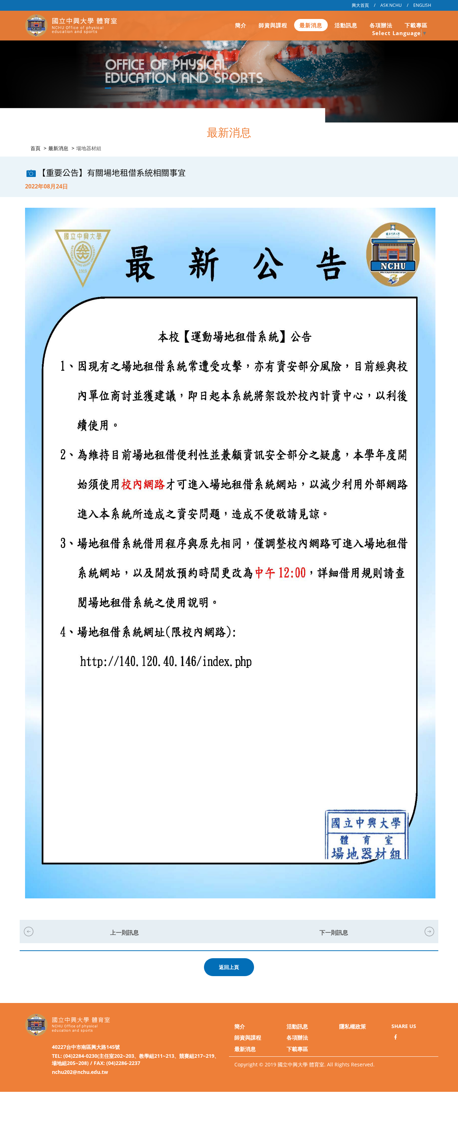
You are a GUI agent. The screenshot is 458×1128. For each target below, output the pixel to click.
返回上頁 (229, 967)
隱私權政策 (352, 1026)
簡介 (241, 25)
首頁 (35, 148)
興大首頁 (360, 5)
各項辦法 (381, 25)
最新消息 (310, 25)
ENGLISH (422, 5)
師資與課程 (273, 25)
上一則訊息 (124, 932)
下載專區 (416, 25)
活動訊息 (346, 25)
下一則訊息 (334, 932)
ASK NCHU (391, 5)
